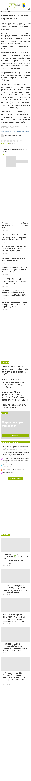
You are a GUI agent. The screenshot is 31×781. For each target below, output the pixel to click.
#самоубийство (5, 131)
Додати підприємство (15, 478)
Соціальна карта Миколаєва (13, 424)
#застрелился (17, 131)
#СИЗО (11, 131)
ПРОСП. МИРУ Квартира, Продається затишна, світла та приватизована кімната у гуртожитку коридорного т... (15, 618)
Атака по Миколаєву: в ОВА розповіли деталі (14, 406)
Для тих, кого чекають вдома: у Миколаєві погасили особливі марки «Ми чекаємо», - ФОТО (14, 237)
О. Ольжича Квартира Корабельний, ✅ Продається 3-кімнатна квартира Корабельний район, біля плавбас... (15, 558)
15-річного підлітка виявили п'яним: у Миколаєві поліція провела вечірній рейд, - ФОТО (14, 293)
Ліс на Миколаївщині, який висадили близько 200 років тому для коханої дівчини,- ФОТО (15, 370)
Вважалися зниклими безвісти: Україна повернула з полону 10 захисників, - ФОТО (14, 269)
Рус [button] (6, 9)
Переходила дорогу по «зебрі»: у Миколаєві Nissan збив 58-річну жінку (15, 225)
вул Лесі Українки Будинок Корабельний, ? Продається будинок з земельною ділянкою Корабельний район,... (15, 588)
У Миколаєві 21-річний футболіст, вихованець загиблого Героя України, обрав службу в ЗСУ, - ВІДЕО (15, 396)
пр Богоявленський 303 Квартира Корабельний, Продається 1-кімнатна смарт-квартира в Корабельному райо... (15, 677)
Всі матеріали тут (15, 435)
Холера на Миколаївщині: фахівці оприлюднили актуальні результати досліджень (15, 248)
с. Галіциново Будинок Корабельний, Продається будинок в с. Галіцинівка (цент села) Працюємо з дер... (15, 647)
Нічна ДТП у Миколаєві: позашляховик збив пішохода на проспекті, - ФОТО (15, 281)
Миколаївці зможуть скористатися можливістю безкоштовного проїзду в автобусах (14, 383)
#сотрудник (25, 131)
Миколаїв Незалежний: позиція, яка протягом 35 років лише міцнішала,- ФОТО (15, 304)
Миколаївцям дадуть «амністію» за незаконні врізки (15, 259)
